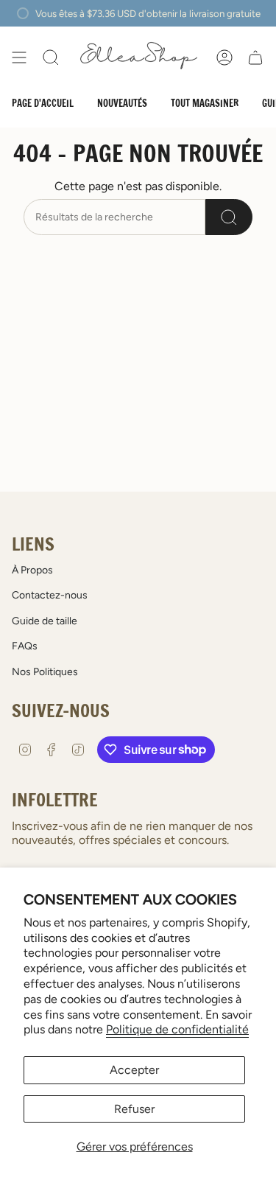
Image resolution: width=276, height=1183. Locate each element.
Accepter (134, 1070)
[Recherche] (228, 217)
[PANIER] (255, 57)
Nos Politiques (45, 672)
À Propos (32, 570)
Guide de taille (44, 621)
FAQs (25, 646)
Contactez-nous (50, 595)
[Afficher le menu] (19, 57)
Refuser (134, 1109)
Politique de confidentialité (177, 1029)
